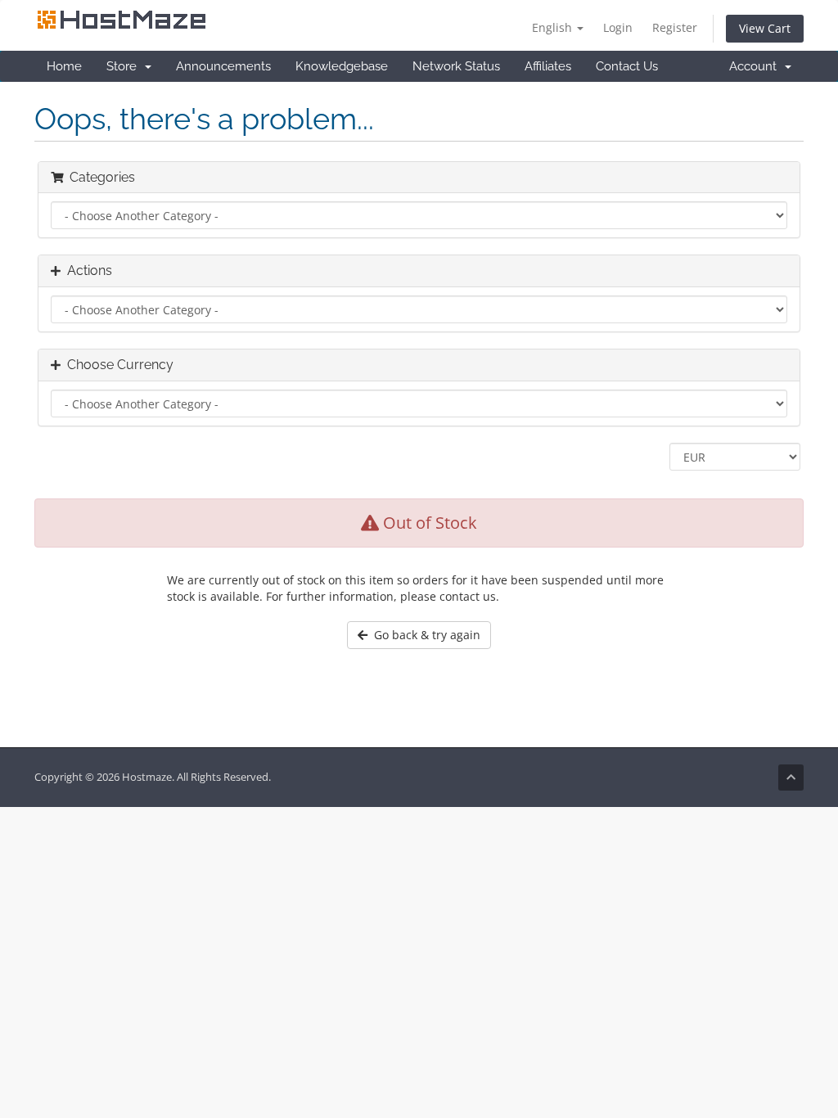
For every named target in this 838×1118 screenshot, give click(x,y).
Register (674, 27)
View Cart (765, 28)
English (553, 27)
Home (64, 66)
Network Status (456, 66)
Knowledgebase (341, 66)
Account (756, 66)
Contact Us (627, 66)
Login (618, 27)
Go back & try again (423, 634)
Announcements (223, 66)
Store (124, 66)
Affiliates (548, 66)
